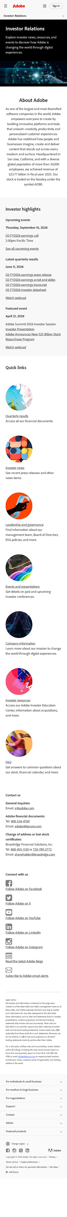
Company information (20, 643)
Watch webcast (16, 298)
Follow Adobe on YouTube (23, 918)
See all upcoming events (22, 249)
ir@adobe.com (24, 808)
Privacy (52, 1157)
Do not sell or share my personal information (26, 1167)
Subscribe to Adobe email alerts (27, 976)
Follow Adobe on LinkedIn (23, 933)
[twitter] (21, 1150)
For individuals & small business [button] (24, 1081)
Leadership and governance (25, 525)
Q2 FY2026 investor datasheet (26, 290)
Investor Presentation (20, 329)
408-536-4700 (20, 821)
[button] (45, 6)
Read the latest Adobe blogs (24, 961)
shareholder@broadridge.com (35, 854)
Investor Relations (15, 16)
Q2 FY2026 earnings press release (29, 275)
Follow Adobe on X (18, 903)
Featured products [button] (16, 1131)
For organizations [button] (15, 1098)
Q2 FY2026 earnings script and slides (30, 280)
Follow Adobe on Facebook (24, 889)
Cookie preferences (29, 1162)
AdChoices (14, 1172)
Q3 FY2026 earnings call (22, 236)
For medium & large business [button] (22, 1089)
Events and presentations (23, 587)
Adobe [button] (9, 1123)
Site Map (54, 1167)
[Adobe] (18, 6)
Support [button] (10, 1106)
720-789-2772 (42, 849)
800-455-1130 (20, 849)
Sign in (56, 5)
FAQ (8, 762)
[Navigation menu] (5, 6)
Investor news (15, 468)
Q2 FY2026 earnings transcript (26, 285)
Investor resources (18, 700)
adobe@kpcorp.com (28, 826)
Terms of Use (12, 1162)
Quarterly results (17, 416)
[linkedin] (27, 1150)
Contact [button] (10, 1114)
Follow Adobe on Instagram (24, 947)
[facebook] (8, 1150)
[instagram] (14, 1150)
